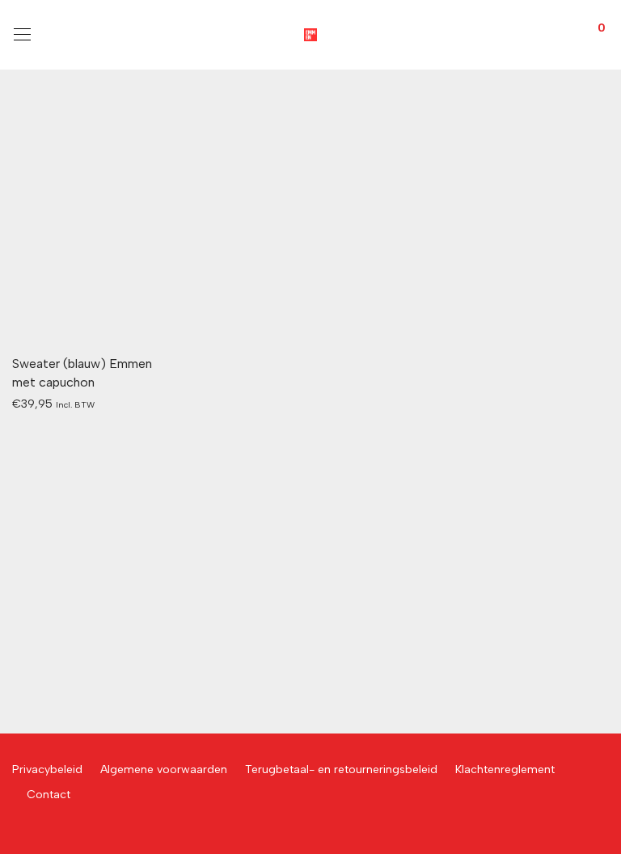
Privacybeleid (47, 769)
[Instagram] (42, 830)
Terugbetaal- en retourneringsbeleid (341, 769)
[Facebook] (17, 830)
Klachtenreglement (505, 769)
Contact (48, 794)
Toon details (37, 403)
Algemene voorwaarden (163, 769)
